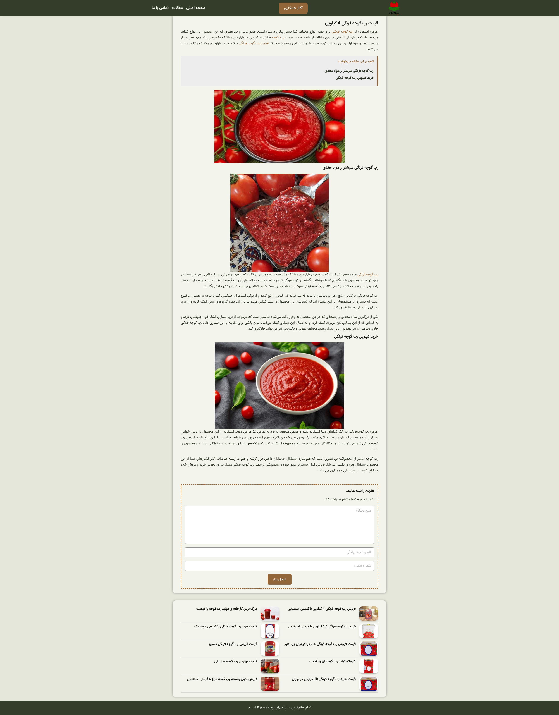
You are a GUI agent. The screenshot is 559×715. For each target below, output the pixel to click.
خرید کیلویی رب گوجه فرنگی (355, 78)
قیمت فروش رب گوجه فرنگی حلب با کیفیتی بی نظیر (320, 644)
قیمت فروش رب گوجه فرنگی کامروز (233, 644)
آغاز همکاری (293, 8)
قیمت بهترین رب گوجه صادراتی (235, 661)
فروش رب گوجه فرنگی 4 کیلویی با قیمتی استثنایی (322, 609)
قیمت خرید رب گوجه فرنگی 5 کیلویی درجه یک (225, 626)
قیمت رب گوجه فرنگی (254, 43)
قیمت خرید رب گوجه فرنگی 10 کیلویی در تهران (324, 679)
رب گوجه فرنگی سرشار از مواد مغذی (349, 71)
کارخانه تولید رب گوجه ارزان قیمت (332, 661)
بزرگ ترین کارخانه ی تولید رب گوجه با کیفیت (226, 609)
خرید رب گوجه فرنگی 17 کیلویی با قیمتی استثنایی (322, 626)
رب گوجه (278, 37)
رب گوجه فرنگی (342, 31)
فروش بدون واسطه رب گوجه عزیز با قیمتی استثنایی (222, 679)
